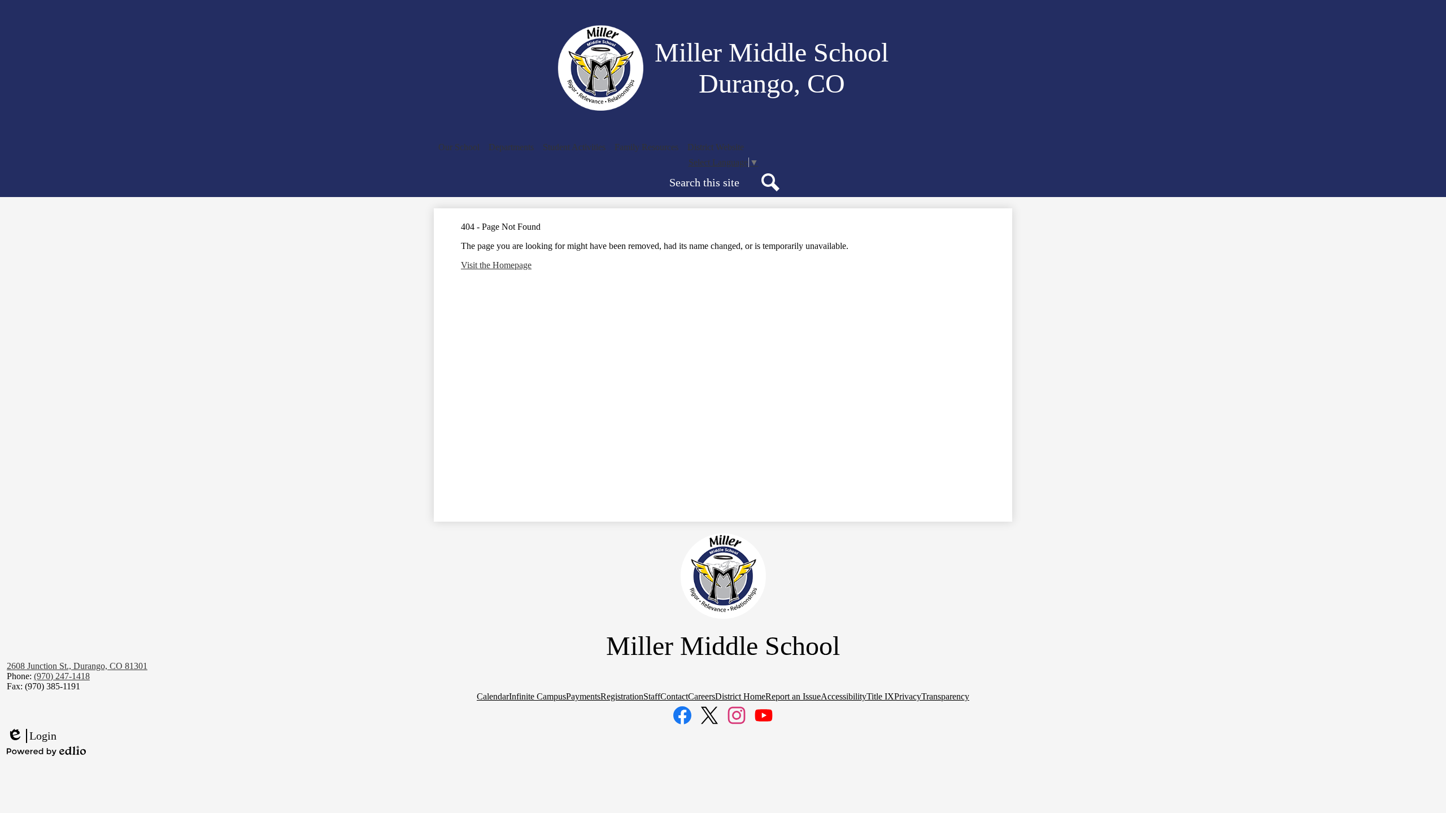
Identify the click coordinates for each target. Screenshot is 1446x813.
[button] (459, 147)
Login (31, 736)
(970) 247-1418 (62, 676)
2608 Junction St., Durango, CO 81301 (77, 666)
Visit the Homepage (496, 265)
